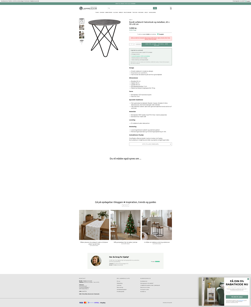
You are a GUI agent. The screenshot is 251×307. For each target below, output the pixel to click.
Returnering (120, 287)
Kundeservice (143, 281)
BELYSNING (140, 12)
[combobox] (132, 8)
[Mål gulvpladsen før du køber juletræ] (126, 225)
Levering (119, 285)
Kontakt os (143, 291)
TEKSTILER (134, 12)
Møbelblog (119, 283)
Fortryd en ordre (144, 289)
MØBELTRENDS (108, 12)
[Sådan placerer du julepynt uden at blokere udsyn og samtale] (94, 225)
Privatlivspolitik (120, 291)
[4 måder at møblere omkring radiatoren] (157, 225)
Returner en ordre (145, 287)
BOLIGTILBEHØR (127, 12)
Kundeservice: (4, 1)
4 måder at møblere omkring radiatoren (157, 242)
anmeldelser (153, 34)
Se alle (125, 205)
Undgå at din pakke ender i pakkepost (150, 285)
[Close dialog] (248, 279)
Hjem (130, 19)
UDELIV (146, 12)
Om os (118, 281)
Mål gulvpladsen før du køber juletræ (125, 242)
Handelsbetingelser (122, 289)
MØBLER (121, 12)
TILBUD (97, 12)
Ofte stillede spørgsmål (150, 144)
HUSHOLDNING (152, 12)
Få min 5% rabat (237, 297)
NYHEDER (102, 12)
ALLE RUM (115, 12)
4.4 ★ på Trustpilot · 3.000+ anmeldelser (141, 56)
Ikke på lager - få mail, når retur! (156, 44)
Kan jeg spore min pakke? (146, 283)
